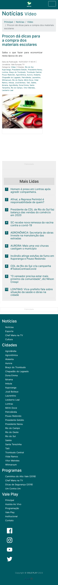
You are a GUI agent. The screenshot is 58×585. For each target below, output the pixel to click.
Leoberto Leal (7, 90)
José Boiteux (20, 83)
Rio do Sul (29, 67)
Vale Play (10, 512)
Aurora (30, 75)
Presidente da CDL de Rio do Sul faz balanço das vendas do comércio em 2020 (32, 212)
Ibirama (5, 85)
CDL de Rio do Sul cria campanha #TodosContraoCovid (31, 267)
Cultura (9, 339)
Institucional (11, 516)
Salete (33, 83)
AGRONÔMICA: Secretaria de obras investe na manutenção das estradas (32, 235)
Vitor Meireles (29, 88)
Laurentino (36, 77)
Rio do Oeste (17, 80)
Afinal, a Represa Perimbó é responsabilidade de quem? (27, 201)
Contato (9, 520)
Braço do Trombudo (17, 72)
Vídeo (30, 22)
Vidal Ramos (11, 456)
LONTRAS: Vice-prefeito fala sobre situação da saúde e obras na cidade (32, 292)
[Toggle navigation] (52, 3)
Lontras (5, 72)
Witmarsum (6, 80)
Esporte (9, 331)
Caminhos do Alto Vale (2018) (20, 476)
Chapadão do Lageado (11, 77)
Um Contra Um (13, 488)
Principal (8, 22)
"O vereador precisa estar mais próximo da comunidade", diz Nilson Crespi (32, 278)
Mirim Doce (28, 80)
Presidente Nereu (35, 70)
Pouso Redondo (8, 75)
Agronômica (21, 75)
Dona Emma (24, 85)
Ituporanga (6, 70)
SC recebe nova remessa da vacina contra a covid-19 (32, 224)
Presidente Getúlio (19, 70)
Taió (28, 83)
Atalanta (37, 75)
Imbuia (11, 83)
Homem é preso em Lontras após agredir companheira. (31, 190)
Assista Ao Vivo (13, 504)
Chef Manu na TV (14, 335)
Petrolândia (26, 77)
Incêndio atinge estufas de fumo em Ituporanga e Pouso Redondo (32, 257)
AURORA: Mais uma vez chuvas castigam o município (30, 247)
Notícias (20, 22)
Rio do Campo (17, 88)
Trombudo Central (34, 72)
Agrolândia (13, 85)
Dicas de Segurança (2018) (19, 484)
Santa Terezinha (13, 444)
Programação (12, 508)
